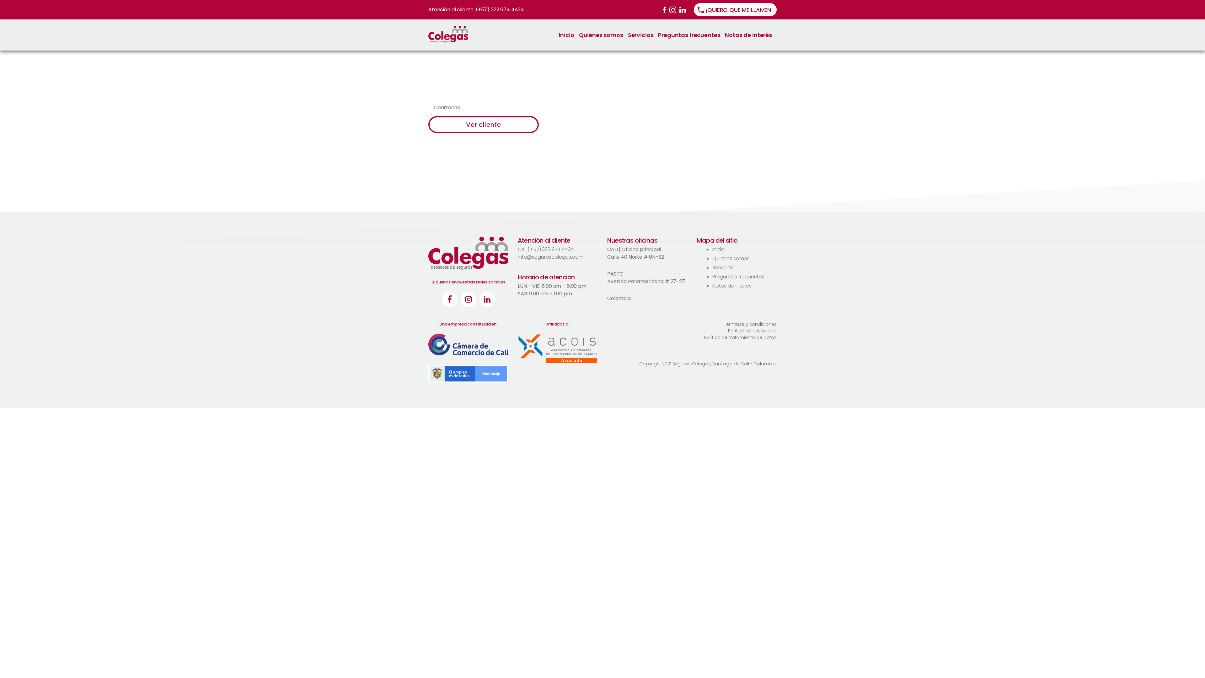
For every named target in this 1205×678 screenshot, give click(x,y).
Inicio (566, 35)
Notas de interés (748, 35)
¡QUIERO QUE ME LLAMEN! (739, 10)
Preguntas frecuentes (689, 35)
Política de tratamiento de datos (740, 337)
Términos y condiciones (750, 324)
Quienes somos (731, 258)
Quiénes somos (601, 35)
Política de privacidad (752, 331)
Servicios (641, 35)
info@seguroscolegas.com (550, 257)
